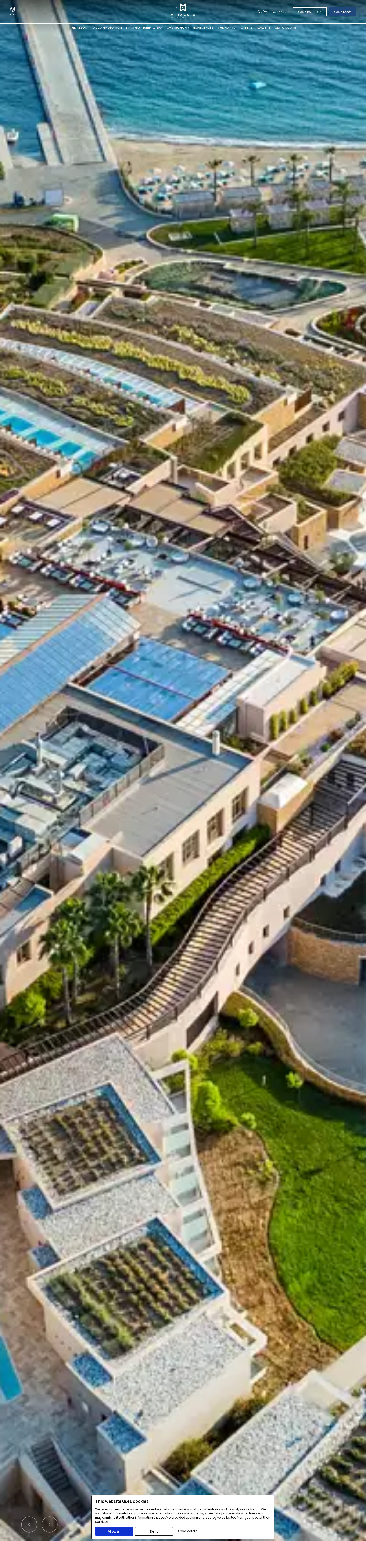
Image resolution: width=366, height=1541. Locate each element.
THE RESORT (79, 28)
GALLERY (263, 28)
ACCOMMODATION (107, 28)
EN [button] (12, 14)
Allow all (114, 1531)
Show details (187, 1531)
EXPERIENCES (203, 28)
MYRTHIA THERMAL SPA (144, 28)
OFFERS (246, 28)
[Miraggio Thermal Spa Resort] (183, 11)
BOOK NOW (342, 12)
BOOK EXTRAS (308, 11)
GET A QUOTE (285, 28)
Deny (154, 1531)
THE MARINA (227, 28)
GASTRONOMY (178, 28)
